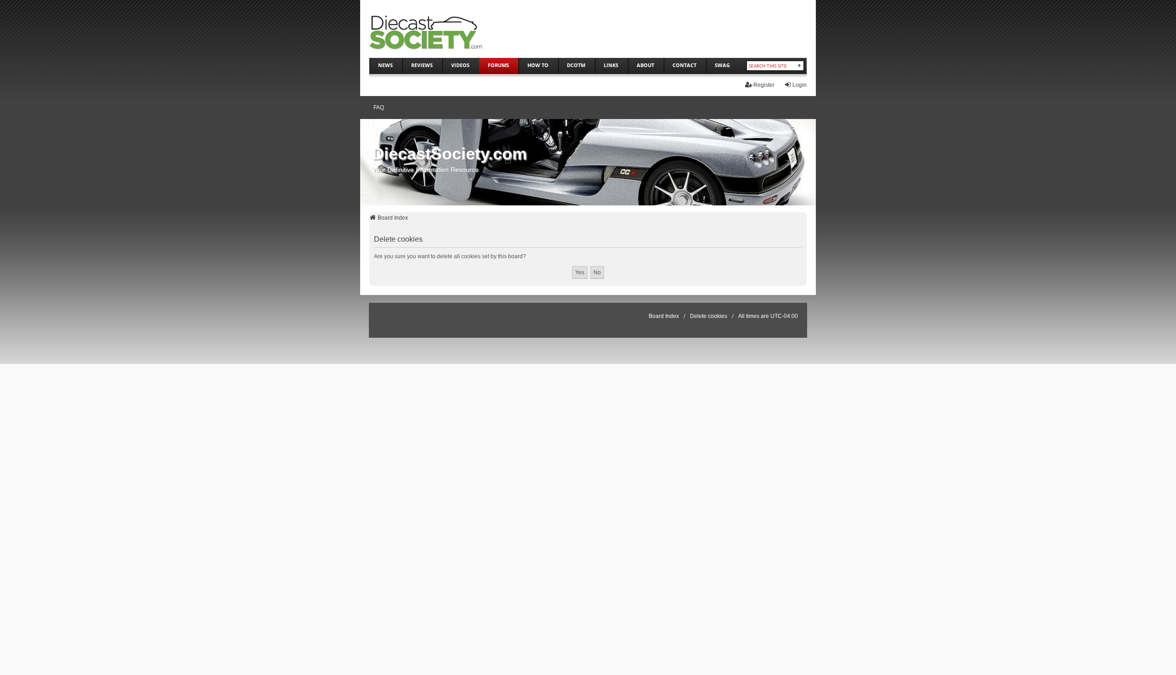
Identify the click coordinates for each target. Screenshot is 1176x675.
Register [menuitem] (764, 85)
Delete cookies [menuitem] (708, 316)
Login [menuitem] (799, 85)
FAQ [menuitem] (378, 107)
